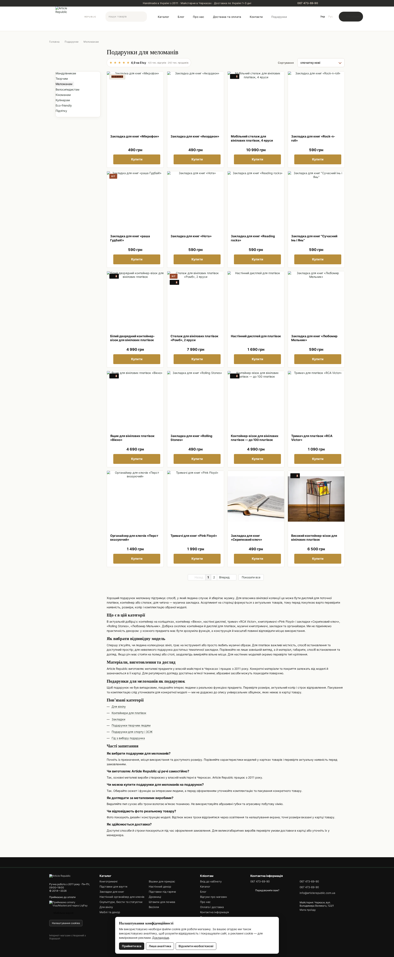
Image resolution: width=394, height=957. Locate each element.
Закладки (118, 719)
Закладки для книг (112, 891)
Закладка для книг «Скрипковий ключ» (246, 538)
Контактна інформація (214, 912)
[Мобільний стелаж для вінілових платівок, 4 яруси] (256, 100)
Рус (330, 16)
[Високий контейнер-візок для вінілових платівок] (316, 499)
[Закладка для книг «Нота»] (195, 199)
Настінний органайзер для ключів (122, 896)
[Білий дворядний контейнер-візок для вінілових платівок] (135, 299)
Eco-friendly (64, 105)
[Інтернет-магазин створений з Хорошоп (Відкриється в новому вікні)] (71, 942)
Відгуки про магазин (213, 896)
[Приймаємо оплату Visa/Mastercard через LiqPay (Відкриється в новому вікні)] (71, 903)
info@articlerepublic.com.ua (317, 893)
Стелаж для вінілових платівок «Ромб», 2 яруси (194, 338)
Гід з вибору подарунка (128, 738)
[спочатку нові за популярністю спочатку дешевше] (321, 62)
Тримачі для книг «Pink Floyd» (194, 536)
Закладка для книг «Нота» (191, 236)
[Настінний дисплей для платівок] (256, 299)
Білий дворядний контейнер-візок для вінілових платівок (132, 338)
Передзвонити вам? (267, 890)
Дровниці (155, 896)
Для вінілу (119, 706)
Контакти (256, 16)
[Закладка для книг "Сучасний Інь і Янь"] (316, 199)
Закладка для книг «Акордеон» (195, 136)
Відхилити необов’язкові (196, 946)
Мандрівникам (66, 73)
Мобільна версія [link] (63, 912)
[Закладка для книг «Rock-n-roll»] (316, 100)
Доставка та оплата (227, 16)
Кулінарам (63, 100)
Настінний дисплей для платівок (256, 336)
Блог (181, 16)
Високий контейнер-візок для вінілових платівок (314, 538)
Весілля (154, 907)
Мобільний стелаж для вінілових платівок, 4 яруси (252, 138)
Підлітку (61, 111)
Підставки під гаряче (162, 891)
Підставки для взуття (113, 886)
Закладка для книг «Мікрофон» (134, 136)
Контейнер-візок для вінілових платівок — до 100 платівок (254, 438)
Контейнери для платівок (129, 713)
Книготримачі (108, 881)
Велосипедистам (67, 89)
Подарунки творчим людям (131, 725)
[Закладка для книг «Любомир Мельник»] (316, 299)
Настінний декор (160, 886)
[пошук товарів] (144, 16)
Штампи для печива (162, 902)
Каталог (163, 16)
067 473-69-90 (260, 881)
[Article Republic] (60, 875)
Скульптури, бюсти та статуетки (121, 902)
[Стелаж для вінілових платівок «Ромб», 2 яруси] (195, 299)
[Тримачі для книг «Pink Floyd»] (195, 499)
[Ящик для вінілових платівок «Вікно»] (135, 399)
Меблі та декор (110, 912)
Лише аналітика (160, 946)
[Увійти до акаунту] (311, 16)
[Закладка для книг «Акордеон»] (195, 100)
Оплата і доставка (212, 907)
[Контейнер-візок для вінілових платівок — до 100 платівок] (256, 399)
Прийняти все (131, 946)
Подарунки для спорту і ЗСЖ (132, 731)
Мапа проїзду (308, 909)
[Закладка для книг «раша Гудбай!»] (135, 199)
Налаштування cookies (66, 923)
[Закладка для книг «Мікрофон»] (135, 100)
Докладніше (160, 937)
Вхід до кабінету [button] (211, 881)
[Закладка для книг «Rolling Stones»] (195, 399)
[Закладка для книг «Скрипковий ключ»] (256, 499)
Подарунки (279, 16)
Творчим (62, 79)
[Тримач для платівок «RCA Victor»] (316, 399)
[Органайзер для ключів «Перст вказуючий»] (135, 499)
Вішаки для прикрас (162, 881)
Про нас (198, 16)
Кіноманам (63, 94)
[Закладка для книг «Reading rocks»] (256, 199)
